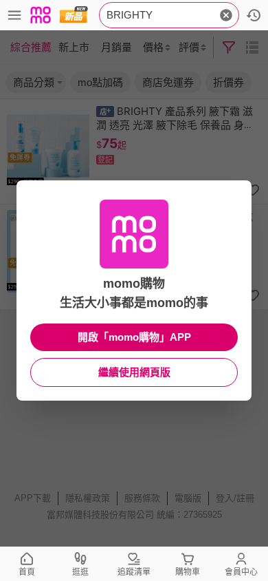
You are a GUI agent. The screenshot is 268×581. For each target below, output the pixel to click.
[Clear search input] (226, 15)
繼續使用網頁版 (134, 372)
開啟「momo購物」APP (134, 337)
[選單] (14, 15)
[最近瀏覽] (253, 15)
